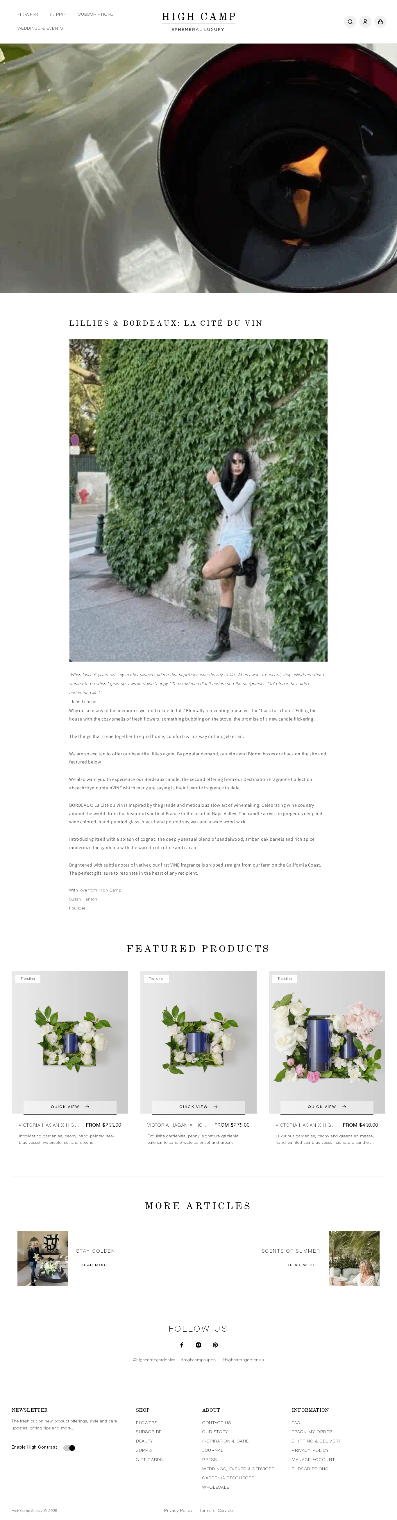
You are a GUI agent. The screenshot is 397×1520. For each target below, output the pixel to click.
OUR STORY (215, 1432)
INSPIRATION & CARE (225, 1442)
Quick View (65, 1107)
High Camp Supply (27, 1511)
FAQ (296, 1423)
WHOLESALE (215, 1488)
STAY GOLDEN (95, 1251)
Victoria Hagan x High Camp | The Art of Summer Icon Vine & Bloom (48, 1125)
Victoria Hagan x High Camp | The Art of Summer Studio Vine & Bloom (305, 1125)
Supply (58, 15)
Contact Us (216, 1423)
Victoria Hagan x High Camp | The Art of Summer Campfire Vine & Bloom (177, 1125)
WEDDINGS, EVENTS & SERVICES (238, 1469)
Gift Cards (149, 1460)
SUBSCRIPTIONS (310, 1469)
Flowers (27, 15)
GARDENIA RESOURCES (228, 1478)
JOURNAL (212, 1451)
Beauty (144, 1442)
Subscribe (149, 1432)
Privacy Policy (178, 1511)
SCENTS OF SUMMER (291, 1251)
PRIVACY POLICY (310, 1451)
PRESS (209, 1460)
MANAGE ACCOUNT (313, 1460)
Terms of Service (216, 1511)
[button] (27, 15)
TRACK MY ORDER (312, 1432)
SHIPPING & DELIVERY (316, 1442)
